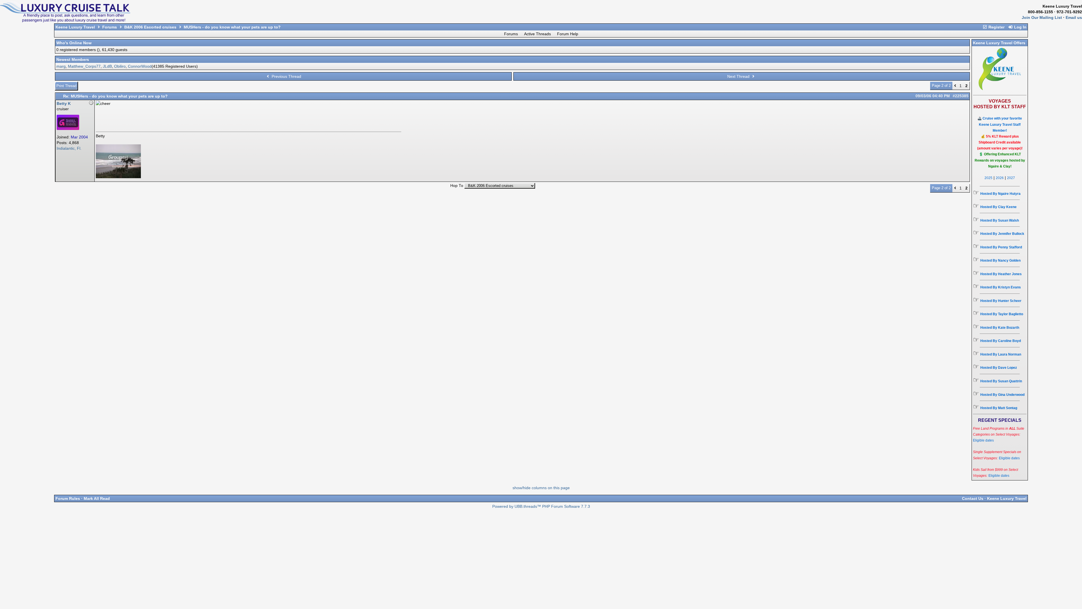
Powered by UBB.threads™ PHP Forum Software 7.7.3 (541, 506)
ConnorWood (140, 66)
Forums (109, 27)
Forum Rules (68, 498)
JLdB (107, 66)
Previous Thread (285, 76)
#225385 (960, 96)
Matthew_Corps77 (84, 66)
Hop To (456, 186)
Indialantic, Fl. (69, 148)
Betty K (64, 103)
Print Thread (66, 86)
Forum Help (567, 34)
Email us (1074, 17)
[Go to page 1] (955, 86)
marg (61, 66)
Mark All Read (97, 498)
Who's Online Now (74, 43)
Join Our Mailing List (1042, 17)
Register (996, 27)
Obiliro (120, 66)
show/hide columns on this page (541, 488)
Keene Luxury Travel (75, 27)
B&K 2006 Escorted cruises (150, 27)
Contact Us (972, 498)
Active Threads (537, 34)
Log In (1019, 27)
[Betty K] (68, 129)
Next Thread (739, 76)
